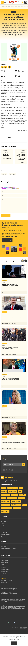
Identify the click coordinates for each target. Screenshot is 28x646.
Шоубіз (3, 526)
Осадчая (3, 174)
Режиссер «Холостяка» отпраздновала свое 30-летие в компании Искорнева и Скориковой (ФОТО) (20, 157)
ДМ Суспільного (5, 565)
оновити (4, 185)
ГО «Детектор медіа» (6, 580)
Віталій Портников (16, 504)
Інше (9, 6)
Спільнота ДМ (8, 240)
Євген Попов (23, 494)
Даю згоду (14, 643)
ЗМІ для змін (4, 567)
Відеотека (3, 574)
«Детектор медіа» (8, 592)
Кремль (20, 491)
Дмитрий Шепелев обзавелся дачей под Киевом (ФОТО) (7, 155)
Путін (21, 488)
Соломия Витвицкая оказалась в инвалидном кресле (10, 348)
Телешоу (3, 528)
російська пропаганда (12, 488)
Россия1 (3, 488)
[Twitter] (5, 67)
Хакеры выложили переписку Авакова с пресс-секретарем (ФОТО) (11, 316)
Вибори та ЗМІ (5, 576)
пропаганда (4, 491)
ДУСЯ (14, 39)
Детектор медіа (5, 560)
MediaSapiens (4, 562)
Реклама (3, 551)
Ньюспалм (4, 582)
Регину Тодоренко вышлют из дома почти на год (9, 410)
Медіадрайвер (5, 571)
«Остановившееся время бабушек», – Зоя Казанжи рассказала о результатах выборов (13, 441)
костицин (12, 174)
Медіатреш (4, 537)
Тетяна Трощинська (12, 498)
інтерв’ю (24, 504)
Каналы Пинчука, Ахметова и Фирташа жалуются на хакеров (10, 285)
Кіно (2, 530)
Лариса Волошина (5, 504)
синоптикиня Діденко (6, 508)
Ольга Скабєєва (12, 491)
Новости (4, 6)
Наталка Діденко (5, 511)
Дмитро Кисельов (5, 494)
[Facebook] (2, 67)
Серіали (3, 523)
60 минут (3, 498)
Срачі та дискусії (5, 534)
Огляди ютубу (4, 521)
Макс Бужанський (16, 501)
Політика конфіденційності (8, 548)
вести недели (15, 494)
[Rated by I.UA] (11, 622)
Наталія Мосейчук (5, 501)
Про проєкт (4, 546)
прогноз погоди (16, 508)
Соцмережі (4, 532)
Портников (21, 498)
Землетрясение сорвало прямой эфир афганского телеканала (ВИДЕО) (11, 379)
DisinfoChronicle (5, 569)
